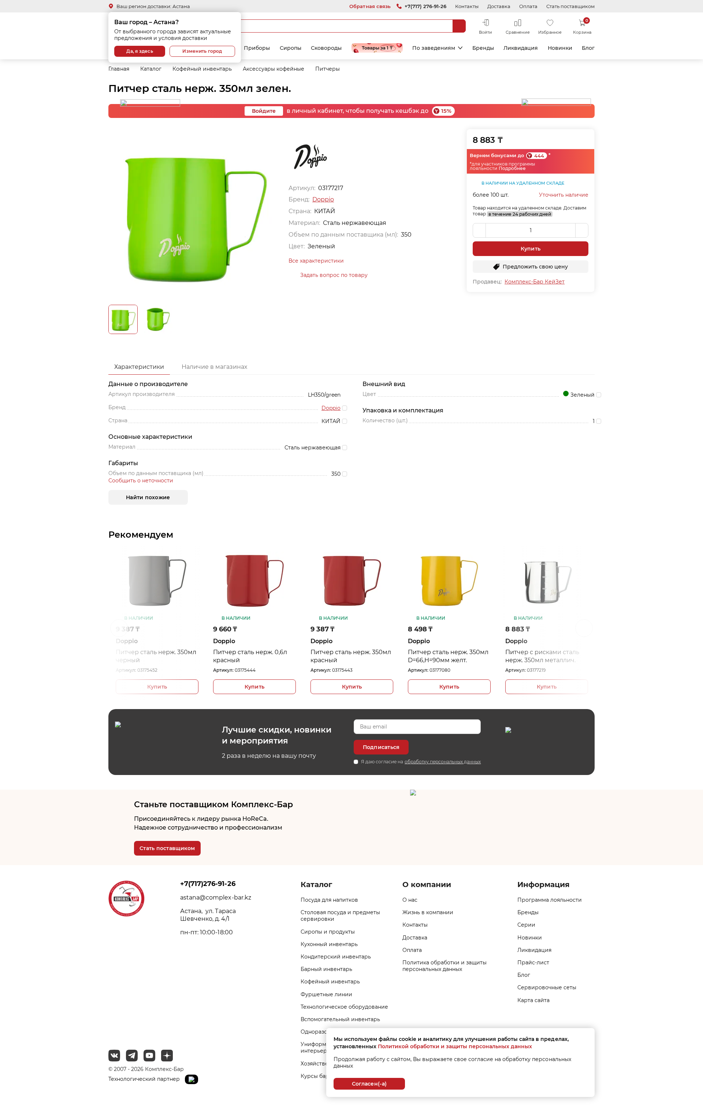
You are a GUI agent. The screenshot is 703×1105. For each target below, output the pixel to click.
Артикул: (126, 670)
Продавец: (487, 282)
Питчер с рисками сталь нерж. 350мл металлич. (542, 656)
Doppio (323, 199)
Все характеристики (316, 260)
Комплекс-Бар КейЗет (535, 281)
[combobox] (335, 26)
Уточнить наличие (563, 195)
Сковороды (326, 48)
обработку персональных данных (443, 761)
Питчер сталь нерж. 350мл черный (156, 656)
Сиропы (290, 48)
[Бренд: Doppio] (310, 156)
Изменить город (202, 51)
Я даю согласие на (421, 761)
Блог (588, 48)
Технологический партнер (144, 1079)
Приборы (257, 48)
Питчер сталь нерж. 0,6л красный (250, 656)
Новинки (560, 48)
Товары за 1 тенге (377, 48)
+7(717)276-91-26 (207, 884)
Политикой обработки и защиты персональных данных (455, 1046)
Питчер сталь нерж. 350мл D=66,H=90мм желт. (448, 656)
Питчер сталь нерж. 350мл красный (350, 656)
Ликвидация (520, 48)
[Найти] (459, 26)
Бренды (483, 48)
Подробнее (512, 168)
